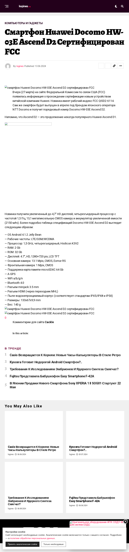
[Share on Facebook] (101, 66)
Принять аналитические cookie (22, 544)
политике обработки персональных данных (32, 538)
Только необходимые (53, 544)
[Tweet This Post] (108, 66)
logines (20, 66)
